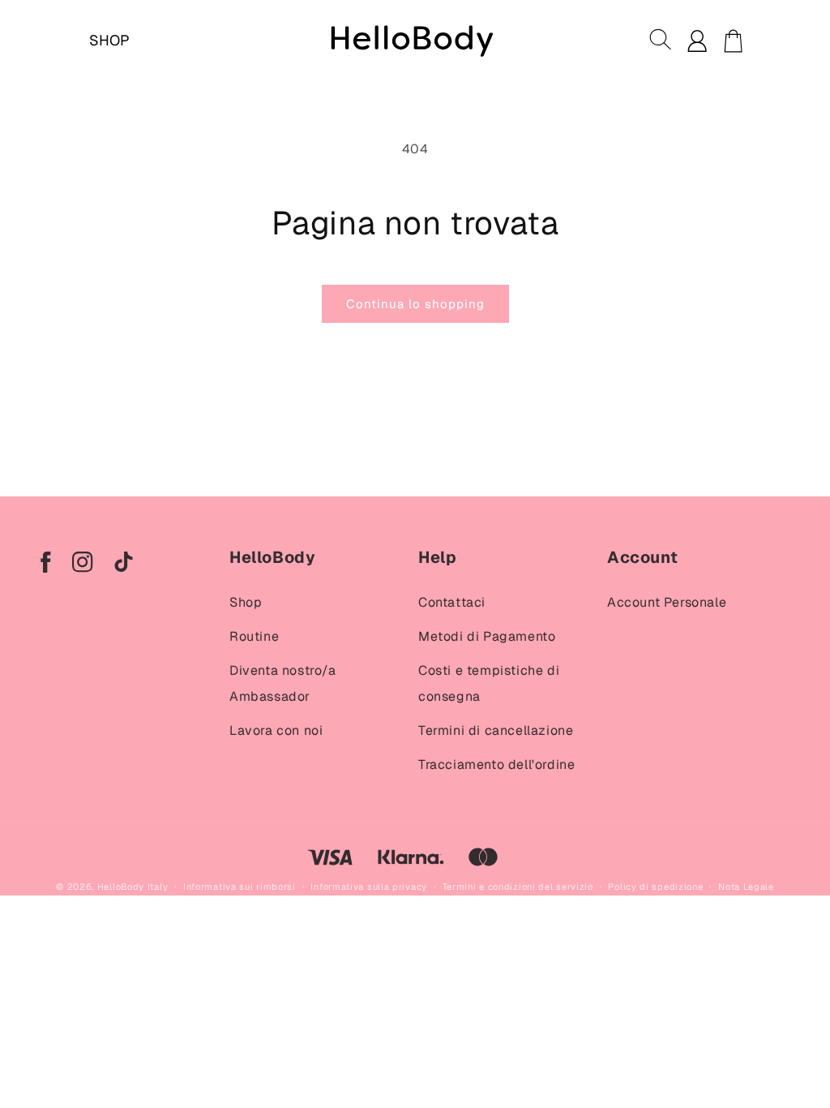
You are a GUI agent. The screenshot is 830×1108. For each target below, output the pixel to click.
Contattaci (452, 602)
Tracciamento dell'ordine (496, 764)
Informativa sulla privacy (368, 886)
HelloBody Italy (133, 886)
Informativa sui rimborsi (239, 886)
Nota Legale (746, 886)
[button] (661, 40)
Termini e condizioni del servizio (518, 886)
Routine (254, 636)
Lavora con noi (276, 730)
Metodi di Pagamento (486, 636)
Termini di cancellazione (495, 730)
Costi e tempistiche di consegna (488, 683)
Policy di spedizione (655, 886)
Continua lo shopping (415, 303)
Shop (245, 602)
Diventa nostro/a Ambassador (282, 683)
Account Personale (666, 602)
